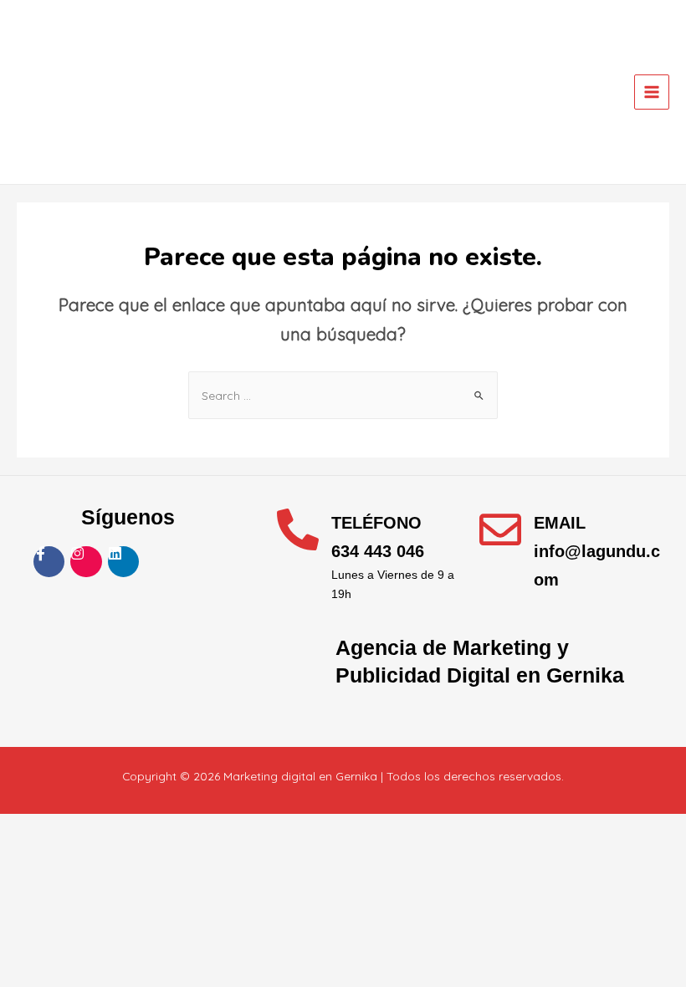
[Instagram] (85, 561)
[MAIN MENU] (652, 92)
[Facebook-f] (48, 561)
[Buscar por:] (343, 395)
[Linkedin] (123, 561)
